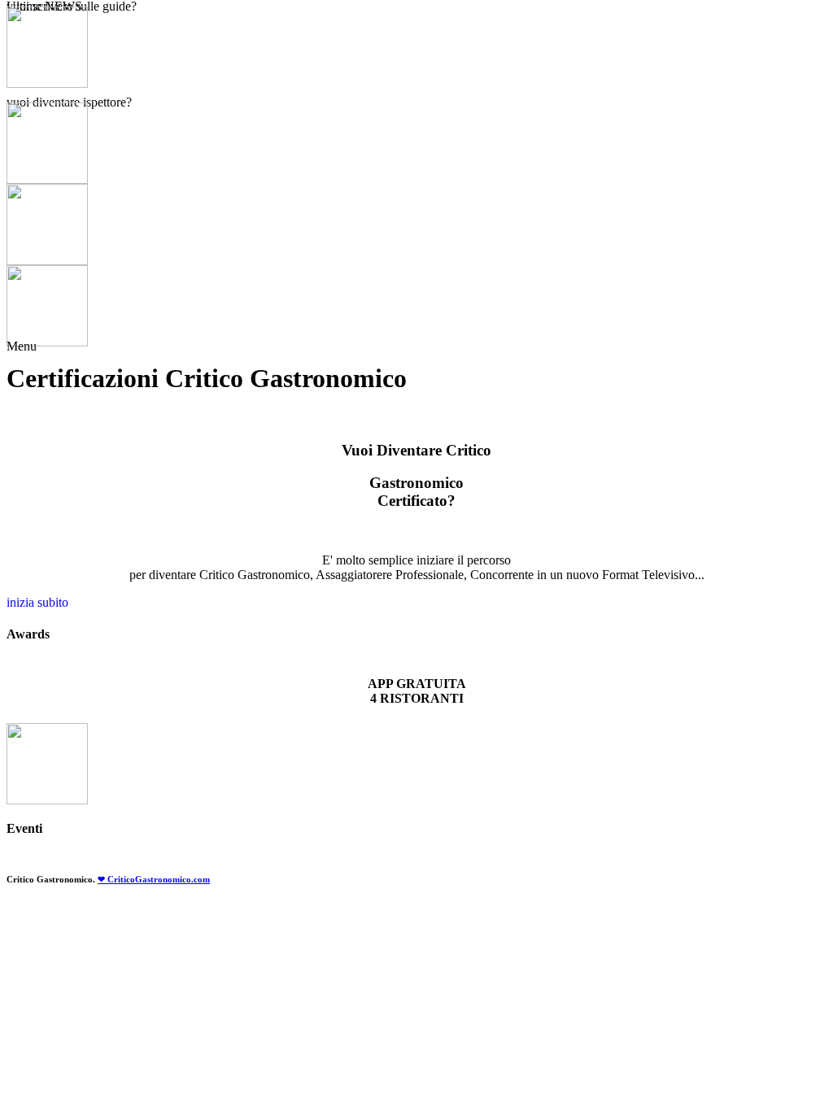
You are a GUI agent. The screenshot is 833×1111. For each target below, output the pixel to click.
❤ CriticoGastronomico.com (154, 879)
